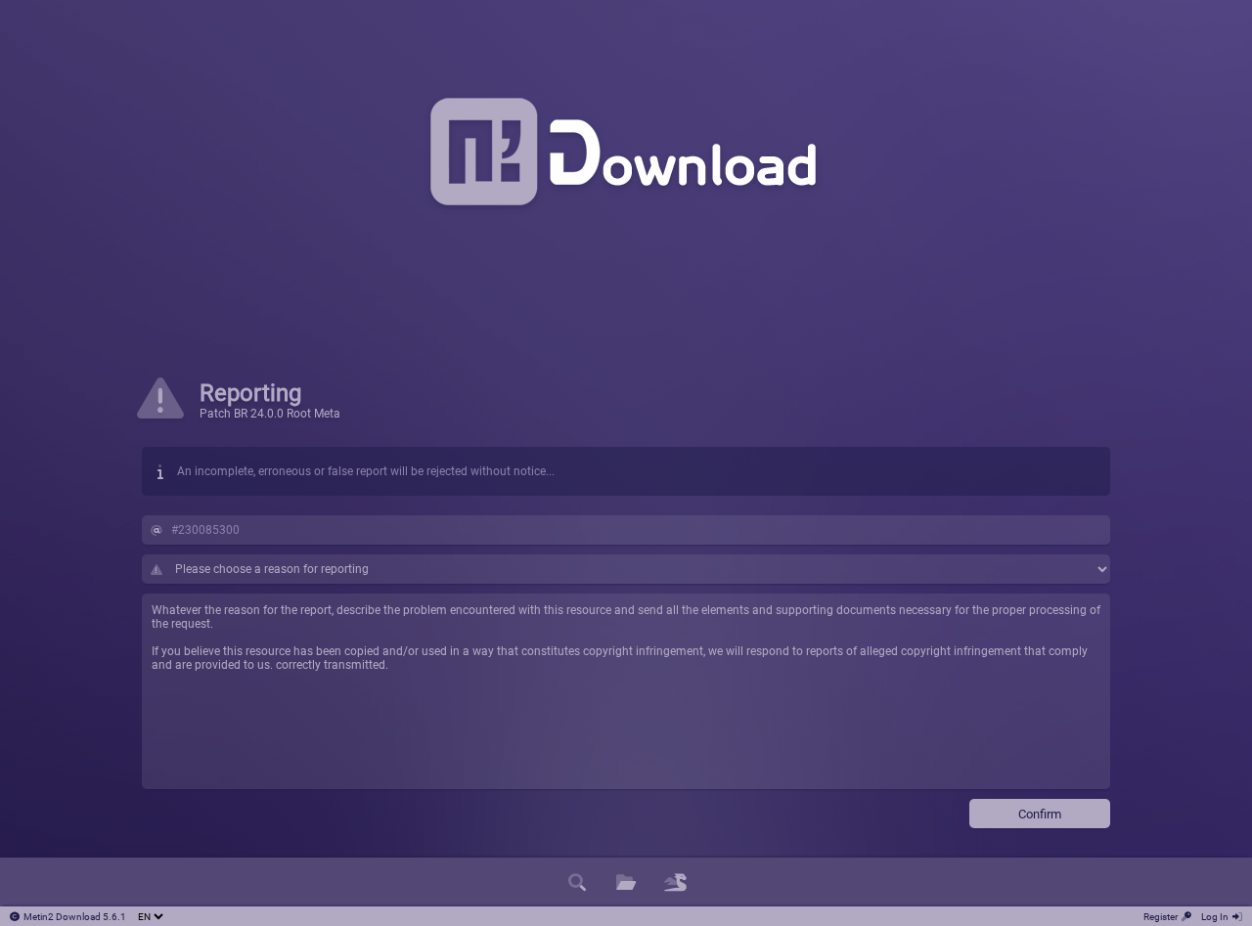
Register (1160, 916)
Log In (1215, 916)
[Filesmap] (674, 882)
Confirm (1039, 814)
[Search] (577, 882)
